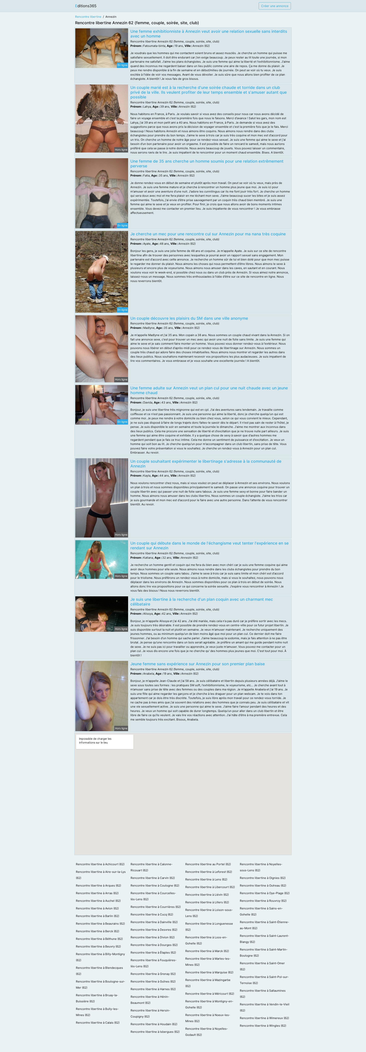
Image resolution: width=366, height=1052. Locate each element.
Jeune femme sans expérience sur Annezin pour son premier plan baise (197, 663)
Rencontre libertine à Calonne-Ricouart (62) (152, 867)
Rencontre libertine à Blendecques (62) (99, 971)
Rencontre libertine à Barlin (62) (97, 916)
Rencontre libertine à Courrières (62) (156, 907)
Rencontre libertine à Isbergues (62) (155, 1032)
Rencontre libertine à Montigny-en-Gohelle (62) (209, 1004)
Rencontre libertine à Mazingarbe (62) (207, 983)
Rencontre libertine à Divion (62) (153, 937)
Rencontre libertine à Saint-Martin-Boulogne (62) (263, 952)
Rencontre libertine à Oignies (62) (263, 878)
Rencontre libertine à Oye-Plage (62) (265, 893)
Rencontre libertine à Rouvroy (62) (263, 901)
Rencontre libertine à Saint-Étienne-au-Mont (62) (264, 925)
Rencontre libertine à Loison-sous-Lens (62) (209, 913)
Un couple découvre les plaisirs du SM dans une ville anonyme (189, 318)
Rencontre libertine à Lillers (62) (207, 902)
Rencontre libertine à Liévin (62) (207, 894)
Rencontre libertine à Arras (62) (97, 893)
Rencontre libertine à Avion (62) (97, 908)
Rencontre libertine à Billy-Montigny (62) (100, 957)
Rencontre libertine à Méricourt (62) (209, 993)
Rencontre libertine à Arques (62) (98, 885)
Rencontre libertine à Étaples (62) (153, 952)
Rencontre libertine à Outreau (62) (263, 885)
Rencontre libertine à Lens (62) (206, 879)
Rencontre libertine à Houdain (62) (154, 1024)
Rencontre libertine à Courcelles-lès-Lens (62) (153, 896)
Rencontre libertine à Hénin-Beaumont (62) (150, 1000)
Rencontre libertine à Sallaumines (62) (263, 993)
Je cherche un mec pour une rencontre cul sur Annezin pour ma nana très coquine (208, 234)
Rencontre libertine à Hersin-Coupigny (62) (150, 1013)
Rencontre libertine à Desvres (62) (154, 929)
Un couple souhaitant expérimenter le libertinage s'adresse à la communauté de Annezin (205, 463)
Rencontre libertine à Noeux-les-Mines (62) (207, 1018)
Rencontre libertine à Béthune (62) (99, 939)
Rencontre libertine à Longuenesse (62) (209, 926)
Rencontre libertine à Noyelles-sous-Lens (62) (261, 867)
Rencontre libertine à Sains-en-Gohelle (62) (261, 911)
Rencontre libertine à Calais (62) (98, 1022)
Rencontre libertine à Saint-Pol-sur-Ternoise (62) (264, 980)
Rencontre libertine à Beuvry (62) (98, 946)
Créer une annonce (274, 6)
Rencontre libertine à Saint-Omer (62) (262, 966)
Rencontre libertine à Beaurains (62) (100, 923)
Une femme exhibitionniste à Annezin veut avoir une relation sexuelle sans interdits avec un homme (208, 33)
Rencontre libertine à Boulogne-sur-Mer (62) (100, 984)
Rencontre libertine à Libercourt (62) (210, 887)
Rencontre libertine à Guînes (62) (153, 981)
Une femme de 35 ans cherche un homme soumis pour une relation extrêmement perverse (206, 163)
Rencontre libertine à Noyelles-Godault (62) (206, 1032)
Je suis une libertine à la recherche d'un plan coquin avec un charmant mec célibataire (201, 601)
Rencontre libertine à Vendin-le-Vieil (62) (264, 1007)
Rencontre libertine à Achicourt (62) (100, 864)
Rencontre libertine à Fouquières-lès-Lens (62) (154, 963)
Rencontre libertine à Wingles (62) (263, 1025)
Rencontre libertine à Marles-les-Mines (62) (207, 962)
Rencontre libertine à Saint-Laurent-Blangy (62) (264, 939)
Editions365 (85, 6)
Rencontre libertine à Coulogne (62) (155, 885)
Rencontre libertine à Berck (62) (97, 931)
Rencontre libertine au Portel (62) (208, 864)
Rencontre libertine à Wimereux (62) (264, 1018)
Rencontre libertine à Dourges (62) (154, 945)
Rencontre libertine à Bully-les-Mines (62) (97, 1012)
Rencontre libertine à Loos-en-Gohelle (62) (206, 940)
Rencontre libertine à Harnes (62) (153, 989)
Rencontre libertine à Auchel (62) (98, 901)
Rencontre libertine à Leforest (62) (208, 872)
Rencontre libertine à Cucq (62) (152, 914)
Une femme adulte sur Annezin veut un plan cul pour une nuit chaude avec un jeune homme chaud (209, 390)
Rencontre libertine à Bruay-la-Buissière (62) (97, 998)
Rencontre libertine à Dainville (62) (154, 922)
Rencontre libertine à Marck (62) (207, 951)
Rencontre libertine (88, 16)
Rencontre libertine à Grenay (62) (153, 974)
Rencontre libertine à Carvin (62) (153, 878)
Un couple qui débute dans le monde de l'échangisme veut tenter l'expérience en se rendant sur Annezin (209, 545)
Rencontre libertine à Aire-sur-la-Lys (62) (101, 875)
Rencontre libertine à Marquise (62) (209, 972)
